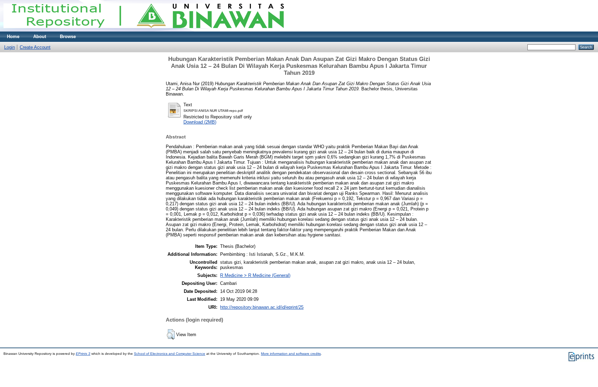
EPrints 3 (83, 354)
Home (13, 36)
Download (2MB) (199, 122)
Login (9, 47)
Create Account (35, 47)
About (39, 36)
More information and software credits (291, 354)
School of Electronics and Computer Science (169, 354)
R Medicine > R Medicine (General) (255, 275)
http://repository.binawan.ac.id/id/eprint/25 (261, 307)
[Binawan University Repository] (143, 30)
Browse (68, 36)
